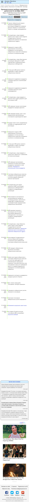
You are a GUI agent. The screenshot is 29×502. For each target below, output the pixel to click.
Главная (2, 5)
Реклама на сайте (5, 486)
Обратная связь (6, 488)
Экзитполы (24, 17)
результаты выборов (13, 314)
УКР (5, 2)
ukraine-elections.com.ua (19, 500)
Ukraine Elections (10, 1)
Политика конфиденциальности (19, 488)
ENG (10, 2)
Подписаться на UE (23, 486)
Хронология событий (7, 17)
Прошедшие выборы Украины (12, 5)
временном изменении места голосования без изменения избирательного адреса (17, 230)
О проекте (14, 486)
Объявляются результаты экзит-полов (17, 305)
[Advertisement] (14, 334)
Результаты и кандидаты (14, 19)
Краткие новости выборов (14, 381)
